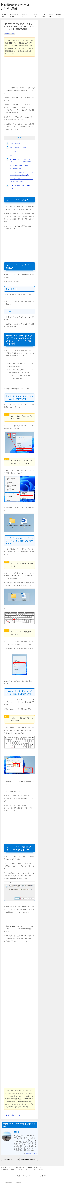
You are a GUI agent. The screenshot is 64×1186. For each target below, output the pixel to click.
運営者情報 (51, 15)
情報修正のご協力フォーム (12, 1115)
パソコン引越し (4, 15)
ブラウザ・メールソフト (26, 15)
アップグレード (36, 15)
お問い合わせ (43, 1176)
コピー (12, 155)
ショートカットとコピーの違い (18, 147)
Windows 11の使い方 (14, 15)
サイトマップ (20, 1176)
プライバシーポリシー (32, 1176)
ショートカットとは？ (16, 143)
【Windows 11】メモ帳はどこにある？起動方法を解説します (29, 1159)
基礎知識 (43, 15)
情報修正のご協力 (59, 15)
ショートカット (14, 151)
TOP (13, 1167)
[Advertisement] (19, 72)
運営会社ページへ (31, 1153)
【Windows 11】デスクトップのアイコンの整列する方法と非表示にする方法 (11, 1159)
